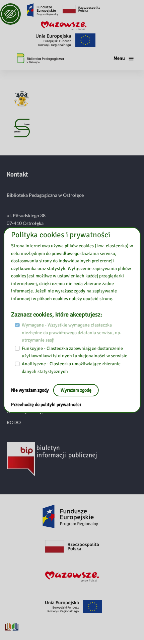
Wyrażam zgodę (76, 390)
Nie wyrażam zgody (30, 390)
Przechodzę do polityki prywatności (46, 404)
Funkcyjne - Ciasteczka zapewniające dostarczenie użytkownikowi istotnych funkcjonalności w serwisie (74, 352)
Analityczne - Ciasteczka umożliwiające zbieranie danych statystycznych (71, 367)
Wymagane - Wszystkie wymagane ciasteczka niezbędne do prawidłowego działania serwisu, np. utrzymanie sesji (71, 332)
